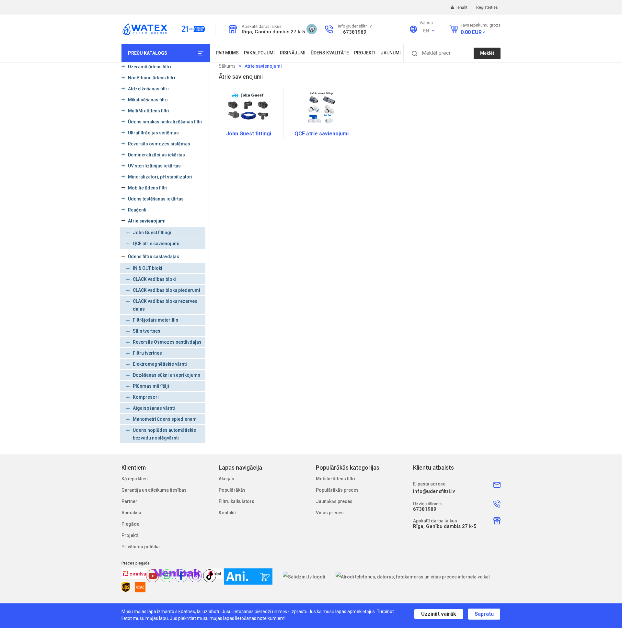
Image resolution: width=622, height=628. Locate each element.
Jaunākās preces (334, 501)
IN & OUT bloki (147, 268)
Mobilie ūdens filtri (335, 478)
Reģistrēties (487, 7)
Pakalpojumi (259, 52)
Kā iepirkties (134, 478)
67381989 (354, 32)
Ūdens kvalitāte (330, 52)
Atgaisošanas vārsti (154, 408)
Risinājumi (292, 52)
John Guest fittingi (152, 232)
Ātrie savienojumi (263, 66)
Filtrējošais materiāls (155, 320)
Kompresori (146, 397)
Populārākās (232, 490)
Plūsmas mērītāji (151, 386)
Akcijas (226, 478)
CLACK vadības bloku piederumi (166, 290)
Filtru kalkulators (236, 501)
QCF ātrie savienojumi (156, 243)
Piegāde (130, 524)
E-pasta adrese (429, 483)
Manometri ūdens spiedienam (165, 419)
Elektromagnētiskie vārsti (160, 364)
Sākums (227, 66)
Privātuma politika (140, 546)
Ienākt (462, 7)
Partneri (130, 501)
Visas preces (330, 512)
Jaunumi (391, 52)
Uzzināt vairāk (438, 614)
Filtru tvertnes (147, 353)
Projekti (364, 52)
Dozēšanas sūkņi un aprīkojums (166, 375)
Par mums (227, 52)
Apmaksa (131, 512)
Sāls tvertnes (146, 331)
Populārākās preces (337, 490)
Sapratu (484, 614)
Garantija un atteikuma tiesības (154, 490)
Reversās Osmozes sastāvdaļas (167, 342)
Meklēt (487, 53)
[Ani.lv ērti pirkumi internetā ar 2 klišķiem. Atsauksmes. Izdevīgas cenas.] (248, 576)
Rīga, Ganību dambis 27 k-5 (271, 32)
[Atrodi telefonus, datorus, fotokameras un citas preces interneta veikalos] (413, 576)
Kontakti (227, 512)
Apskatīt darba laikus (261, 26)
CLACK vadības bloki (154, 279)
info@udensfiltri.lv (355, 26)
